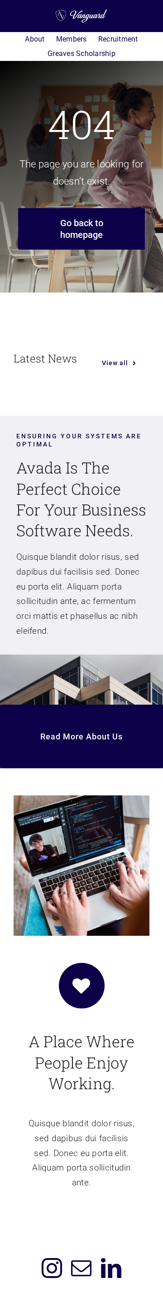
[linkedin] (111, 1268)
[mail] (81, 1268)
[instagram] (52, 1268)
